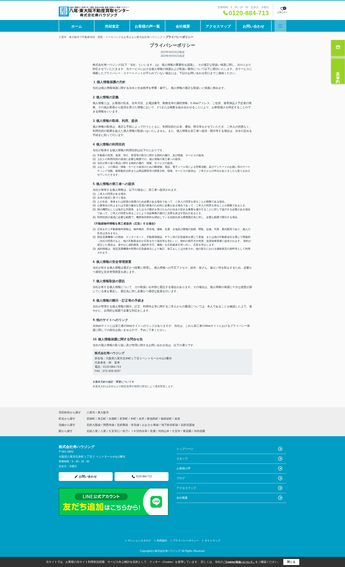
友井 (142, 418)
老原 (177, 418)
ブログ (180, 478)
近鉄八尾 (92, 431)
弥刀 (125, 431)
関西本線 (109, 424)
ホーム (76, 26)
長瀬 (153, 431)
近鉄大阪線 (94, 424)
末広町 (102, 418)
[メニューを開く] (280, 26)
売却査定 (112, 26)
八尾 (103, 431)
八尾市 (91, 412)
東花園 (187, 431)
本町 (134, 418)
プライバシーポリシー (186, 540)
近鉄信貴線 (188, 424)
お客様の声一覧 (147, 26)
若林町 (91, 418)
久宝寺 (176, 431)
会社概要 (183, 26)
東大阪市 (103, 412)
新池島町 (153, 418)
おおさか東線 (151, 424)
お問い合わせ (253, 26)
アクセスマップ (218, 26)
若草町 (124, 418)
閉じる (291, 561)
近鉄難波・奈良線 (128, 424)
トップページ (184, 448)
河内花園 (199, 431)
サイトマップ (212, 540)
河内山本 (163, 431)
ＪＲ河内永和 (139, 431)
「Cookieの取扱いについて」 (239, 562)
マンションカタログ (139, 540)
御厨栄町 (167, 418)
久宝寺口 (114, 431)
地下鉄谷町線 (170, 424)
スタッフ (182, 458)
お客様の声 (183, 468)
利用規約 (162, 540)
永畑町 (113, 418)
